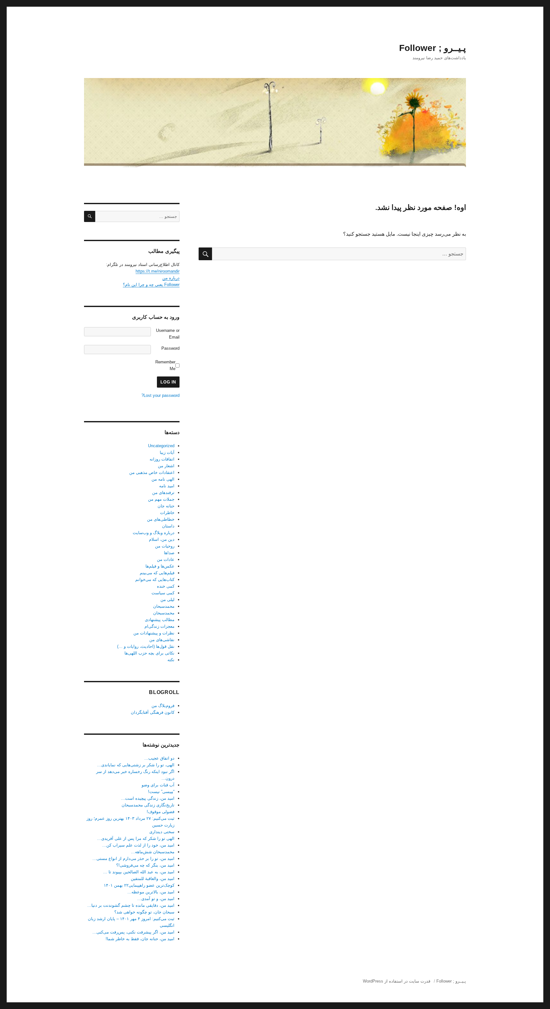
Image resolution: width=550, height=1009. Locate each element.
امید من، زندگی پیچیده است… (147, 798)
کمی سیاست (163, 592)
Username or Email (168, 334)
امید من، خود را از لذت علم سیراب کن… (138, 845)
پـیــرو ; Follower (432, 48)
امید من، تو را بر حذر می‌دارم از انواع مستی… (133, 858)
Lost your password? (160, 395)
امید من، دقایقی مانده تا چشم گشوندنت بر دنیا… (130, 905)
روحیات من (164, 546)
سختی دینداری (161, 831)
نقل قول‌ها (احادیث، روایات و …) (145, 646)
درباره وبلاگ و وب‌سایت (153, 532)
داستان (168, 526)
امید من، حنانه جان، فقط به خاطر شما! (140, 938)
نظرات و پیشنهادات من (153, 633)
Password (170, 348)
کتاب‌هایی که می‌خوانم (154, 579)
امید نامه (166, 485)
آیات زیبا (167, 452)
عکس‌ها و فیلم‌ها (159, 566)
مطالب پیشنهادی (159, 619)
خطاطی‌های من (160, 519)
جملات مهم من (161, 499)
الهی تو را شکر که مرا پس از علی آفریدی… (135, 838)
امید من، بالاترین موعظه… (150, 892)
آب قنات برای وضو (158, 785)
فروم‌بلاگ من (163, 705)
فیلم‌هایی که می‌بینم (157, 572)
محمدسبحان (163, 606)
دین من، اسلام (161, 539)
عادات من (165, 559)
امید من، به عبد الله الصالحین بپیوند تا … (138, 871)
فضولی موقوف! (160, 811)
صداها (169, 552)
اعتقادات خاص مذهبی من (151, 472)
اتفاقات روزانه (162, 459)
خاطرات (167, 512)
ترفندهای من (163, 492)
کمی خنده (165, 586)
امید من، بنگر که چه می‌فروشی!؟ (145, 865)
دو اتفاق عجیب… (159, 758)
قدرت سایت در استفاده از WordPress (396, 981)
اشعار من (166, 465)
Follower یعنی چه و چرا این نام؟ (151, 284)
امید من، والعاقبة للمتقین (152, 878)
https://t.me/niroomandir (158, 271)
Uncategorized (161, 445)
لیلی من (167, 599)
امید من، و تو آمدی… (155, 898)
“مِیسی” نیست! (161, 791)
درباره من (171, 278)
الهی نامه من (163, 479)
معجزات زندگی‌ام (159, 626)
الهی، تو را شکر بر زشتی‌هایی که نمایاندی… (135, 764)
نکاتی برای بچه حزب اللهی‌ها (149, 653)
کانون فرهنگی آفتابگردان (152, 712)
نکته (170, 659)
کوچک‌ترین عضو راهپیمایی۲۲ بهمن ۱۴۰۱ (139, 885)
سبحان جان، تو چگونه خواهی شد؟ (144, 912)
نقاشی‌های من (161, 639)
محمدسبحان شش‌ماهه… (152, 851)
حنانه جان (166, 506)
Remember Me (165, 365)
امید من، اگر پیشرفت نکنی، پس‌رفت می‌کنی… (133, 932)
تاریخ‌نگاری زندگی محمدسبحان (148, 805)
